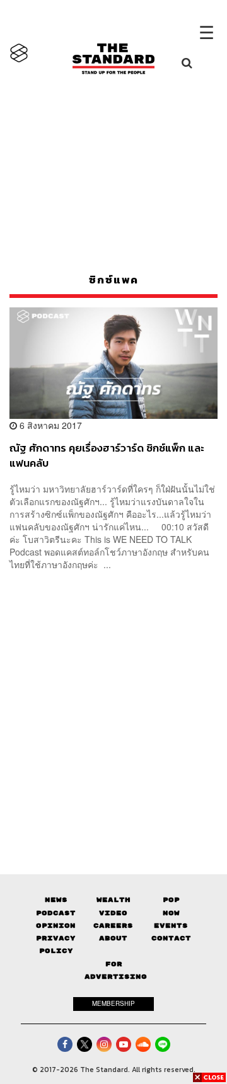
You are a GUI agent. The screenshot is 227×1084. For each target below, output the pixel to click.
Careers (113, 925)
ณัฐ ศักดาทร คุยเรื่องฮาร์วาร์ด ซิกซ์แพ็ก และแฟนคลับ (106, 455)
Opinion (56, 925)
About (113, 938)
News (56, 899)
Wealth (113, 899)
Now (171, 913)
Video (113, 913)
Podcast (56, 913)
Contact (171, 938)
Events (171, 925)
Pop (171, 899)
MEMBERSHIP (113, 1003)
